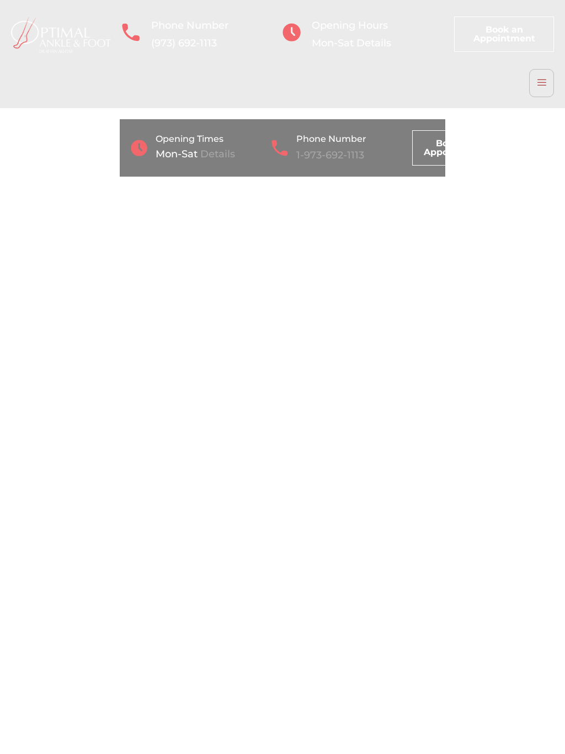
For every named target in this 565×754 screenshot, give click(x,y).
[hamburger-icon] (541, 83)
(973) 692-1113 (184, 43)
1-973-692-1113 (330, 155)
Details (373, 43)
